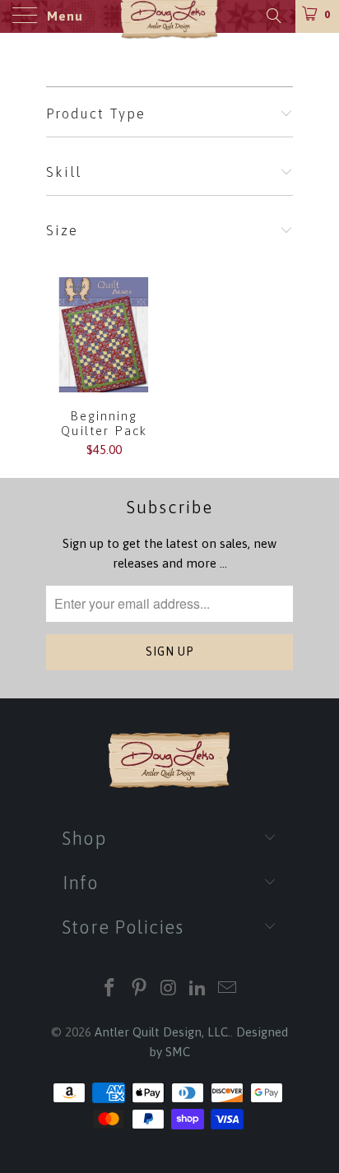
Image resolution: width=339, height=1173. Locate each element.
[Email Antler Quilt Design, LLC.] (228, 989)
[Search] (272, 15)
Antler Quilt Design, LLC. (162, 1032)
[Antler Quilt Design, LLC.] (169, 16)
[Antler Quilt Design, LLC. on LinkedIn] (198, 989)
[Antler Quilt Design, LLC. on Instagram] (168, 989)
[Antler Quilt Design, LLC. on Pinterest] (139, 989)
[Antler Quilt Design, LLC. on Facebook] (110, 989)
